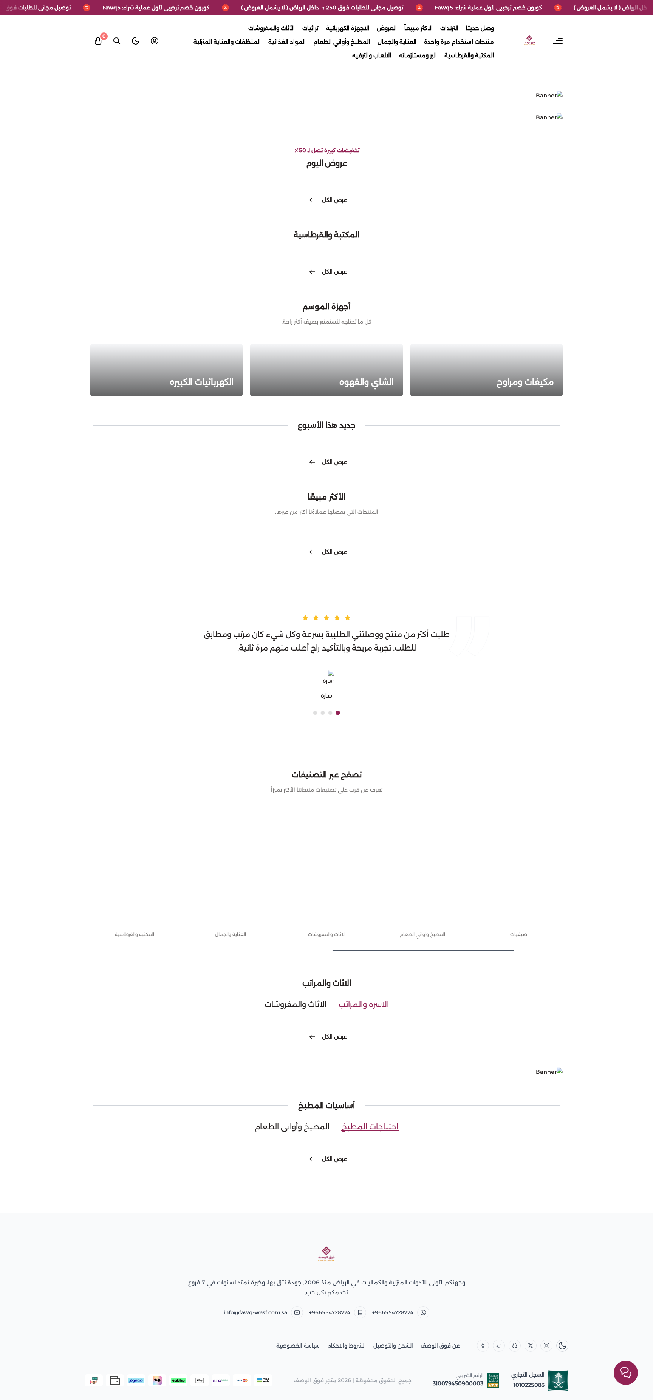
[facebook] (483, 1346)
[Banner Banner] (326, 95)
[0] (98, 41)
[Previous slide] (563, 890)
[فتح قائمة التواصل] (626, 1373)
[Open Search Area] (116, 40)
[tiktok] (499, 1346)
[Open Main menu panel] (558, 41)
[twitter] (531, 1346)
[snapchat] (515, 1346)
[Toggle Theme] (135, 40)
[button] (338, 713)
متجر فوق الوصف (315, 1380)
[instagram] (546, 1346)
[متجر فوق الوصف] (326, 1255)
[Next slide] (89, 890)
